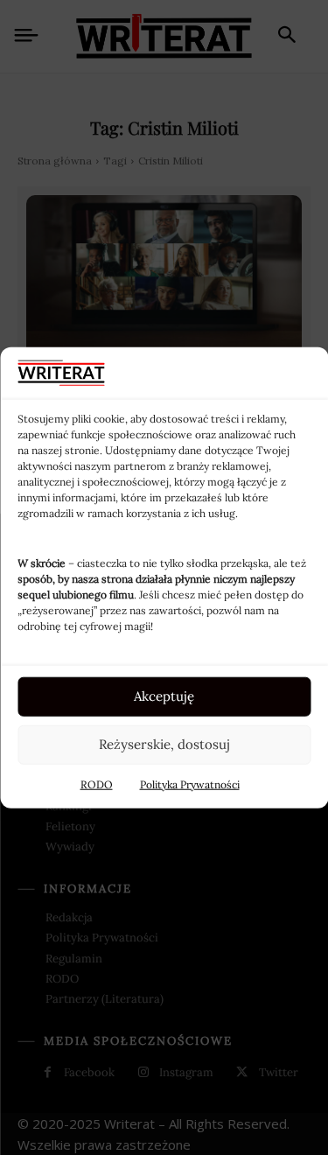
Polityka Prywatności (190, 783)
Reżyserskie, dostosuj (164, 744)
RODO (96, 783)
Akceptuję (164, 696)
